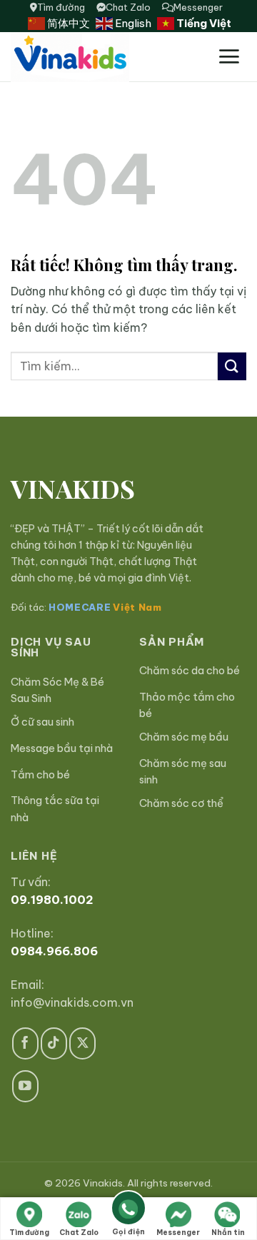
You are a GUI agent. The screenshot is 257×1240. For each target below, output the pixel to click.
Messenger (198, 7)
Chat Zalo (128, 7)
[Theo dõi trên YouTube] (25, 1086)
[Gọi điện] (128, 1210)
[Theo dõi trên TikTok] (54, 1043)
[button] (228, 57)
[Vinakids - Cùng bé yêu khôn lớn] (106, 57)
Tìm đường (61, 7)
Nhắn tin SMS (228, 1234)
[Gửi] (232, 366)
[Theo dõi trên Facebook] (25, 1043)
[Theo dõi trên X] (82, 1043)
